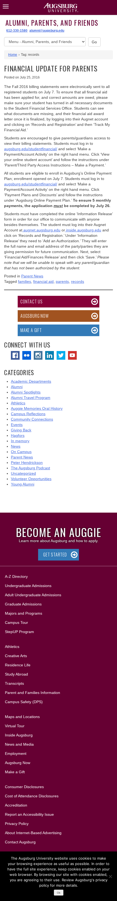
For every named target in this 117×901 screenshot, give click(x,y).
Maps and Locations (22, 717)
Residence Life (17, 665)
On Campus (21, 452)
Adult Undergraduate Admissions (33, 595)
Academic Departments (31, 381)
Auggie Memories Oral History (37, 408)
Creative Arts (16, 656)
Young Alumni (22, 484)
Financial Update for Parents (50, 68)
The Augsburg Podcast (30, 468)
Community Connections (32, 419)
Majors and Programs (23, 613)
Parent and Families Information (32, 692)
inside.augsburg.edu (83, 230)
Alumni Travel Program (30, 397)
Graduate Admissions (23, 604)
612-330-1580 (16, 30)
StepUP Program (19, 632)
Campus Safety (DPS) (24, 702)
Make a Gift (31, 330)
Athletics (18, 403)
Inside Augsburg (19, 735)
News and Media (19, 744)
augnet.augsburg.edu (41, 230)
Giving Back (21, 430)
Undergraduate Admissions (28, 586)
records (77, 281)
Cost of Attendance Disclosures (32, 796)
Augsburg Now (34, 316)
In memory (20, 441)
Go (94, 42)
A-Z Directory (16, 576)
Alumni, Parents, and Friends (51, 23)
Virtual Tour (14, 726)
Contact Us (31, 301)
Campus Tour (16, 622)
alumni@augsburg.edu (46, 30)
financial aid (43, 281)
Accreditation (16, 805)
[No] (110, 876)
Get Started (55, 554)
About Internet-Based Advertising (33, 833)
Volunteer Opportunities (31, 479)
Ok (58, 892)
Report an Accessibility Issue (29, 814)
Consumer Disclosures (24, 787)
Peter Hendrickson (27, 462)
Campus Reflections (28, 414)
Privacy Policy (17, 823)
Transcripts (14, 683)
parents (62, 281)
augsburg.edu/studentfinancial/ (30, 149)
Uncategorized (23, 473)
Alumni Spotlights (26, 392)
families (24, 281)
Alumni (17, 387)
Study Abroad (16, 674)
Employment (15, 753)
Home (12, 55)
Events (17, 424)
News (15, 446)
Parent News (32, 276)
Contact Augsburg (20, 842)
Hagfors (17, 435)
